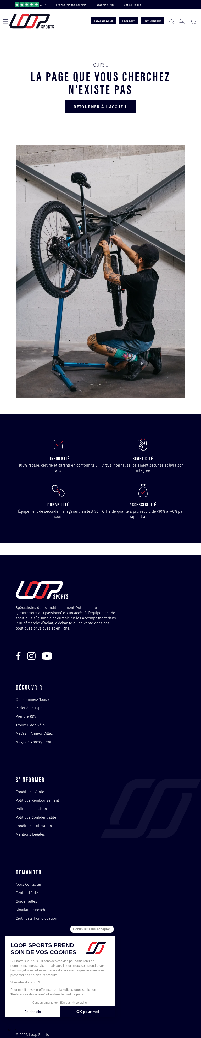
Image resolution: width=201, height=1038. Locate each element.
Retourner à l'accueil (100, 106)
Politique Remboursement (37, 800)
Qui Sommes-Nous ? (32, 700)
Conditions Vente (30, 792)
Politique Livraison (31, 809)
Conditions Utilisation (34, 826)
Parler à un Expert (30, 708)
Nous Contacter (28, 884)
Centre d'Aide (27, 893)
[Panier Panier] (193, 21)
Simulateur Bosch (30, 910)
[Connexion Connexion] (182, 21)
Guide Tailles (26, 901)
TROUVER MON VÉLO (152, 20)
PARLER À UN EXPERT (103, 20)
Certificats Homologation (36, 918)
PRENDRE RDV (128, 20)
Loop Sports (39, 1035)
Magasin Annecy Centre (35, 742)
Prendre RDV (26, 716)
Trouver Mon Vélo (30, 725)
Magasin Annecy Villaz (34, 733)
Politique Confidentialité (36, 817)
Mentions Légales (30, 834)
